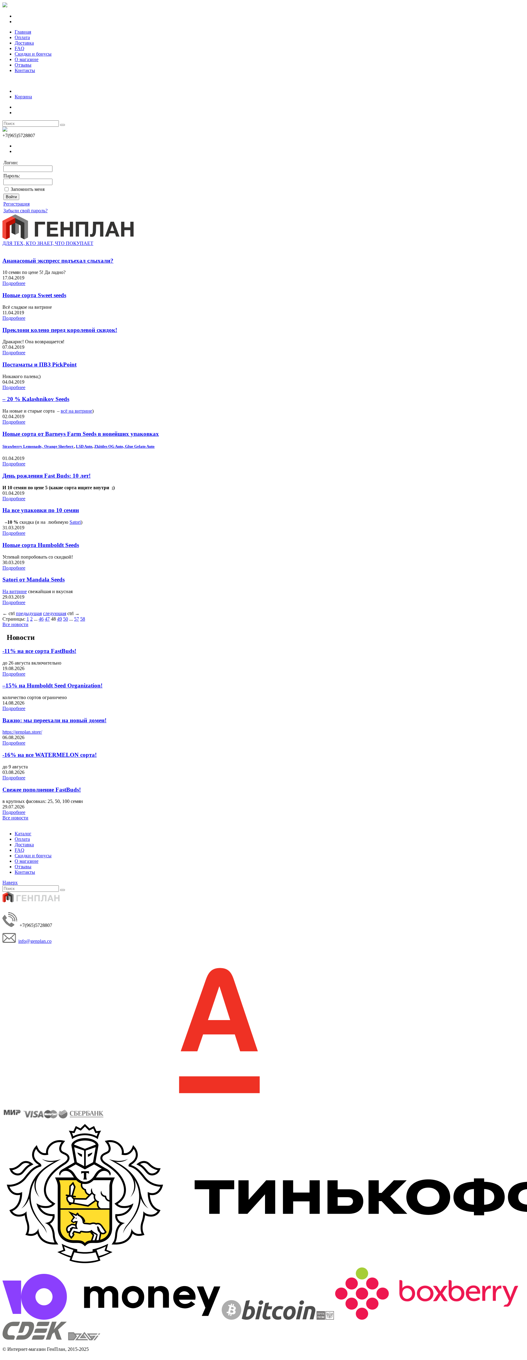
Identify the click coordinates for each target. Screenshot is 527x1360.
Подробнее (13, 283)
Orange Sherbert (59, 446)
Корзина (23, 96)
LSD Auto (84, 446)
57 (76, 619)
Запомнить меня (28, 189)
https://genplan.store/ (22, 732)
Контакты (25, 70)
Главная (23, 32)
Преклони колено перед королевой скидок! (59, 330)
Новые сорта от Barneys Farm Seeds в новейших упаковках (80, 434)
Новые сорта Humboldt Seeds (40, 545)
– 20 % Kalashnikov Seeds (35, 399)
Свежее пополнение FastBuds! (41, 789)
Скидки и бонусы (33, 54)
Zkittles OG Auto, (109, 446)
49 (59, 619)
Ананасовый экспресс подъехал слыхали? (57, 260)
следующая (54, 613)
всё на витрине (76, 411)
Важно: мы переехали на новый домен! (54, 720)
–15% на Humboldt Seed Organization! (52, 685)
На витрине (14, 591)
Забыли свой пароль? (25, 210)
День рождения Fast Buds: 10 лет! (46, 475)
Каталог (23, 833)
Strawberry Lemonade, (23, 446)
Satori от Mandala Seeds (33, 579)
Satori (75, 522)
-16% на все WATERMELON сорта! (49, 755)
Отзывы (23, 64)
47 (47, 619)
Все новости (15, 624)
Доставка (24, 43)
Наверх (10, 882)
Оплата (22, 37)
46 (41, 619)
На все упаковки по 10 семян (40, 510)
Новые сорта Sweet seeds (34, 295)
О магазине (26, 59)
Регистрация (16, 203)
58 (82, 619)
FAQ (19, 48)
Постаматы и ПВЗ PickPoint (39, 364)
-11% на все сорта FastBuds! (39, 651)
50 (65, 619)
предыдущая (29, 613)
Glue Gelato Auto (140, 446)
